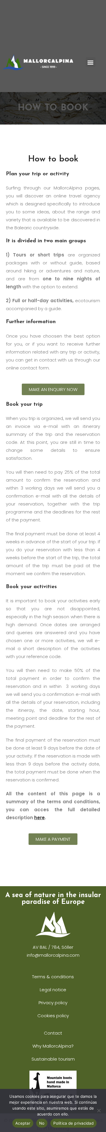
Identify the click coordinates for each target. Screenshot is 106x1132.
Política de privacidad (73, 1123)
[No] (99, 1110)
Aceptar (22, 1123)
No (42, 1123)
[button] (90, 62)
